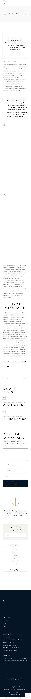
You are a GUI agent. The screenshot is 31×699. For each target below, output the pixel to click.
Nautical (16, 361)
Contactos (6, 629)
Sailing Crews (15, 558)
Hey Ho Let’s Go (14, 419)
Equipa (5, 623)
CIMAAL (26, 689)
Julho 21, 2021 (7, 61)
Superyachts (15, 561)
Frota (4, 626)
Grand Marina (15, 402)
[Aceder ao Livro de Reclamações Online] (15, 694)
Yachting (11, 14)
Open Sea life (13, 404)
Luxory (12, 361)
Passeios (5, 621)
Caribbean (15, 549)
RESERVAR (6, 698)
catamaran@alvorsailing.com (11, 650)
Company (6, 361)
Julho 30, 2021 (7, 402)
